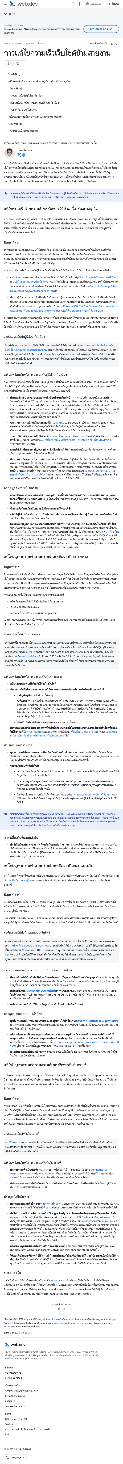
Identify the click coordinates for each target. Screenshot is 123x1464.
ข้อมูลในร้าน (107, 1221)
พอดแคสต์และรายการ (15, 1406)
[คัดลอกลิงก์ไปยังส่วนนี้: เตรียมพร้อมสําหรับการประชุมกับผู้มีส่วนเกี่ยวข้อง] (70, 375)
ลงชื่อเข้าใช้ (114, 3)
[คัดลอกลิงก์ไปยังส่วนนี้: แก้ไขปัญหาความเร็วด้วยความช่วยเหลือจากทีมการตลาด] (91, 557)
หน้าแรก (7, 43)
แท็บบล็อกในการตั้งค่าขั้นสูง (84, 731)
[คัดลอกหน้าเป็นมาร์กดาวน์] (18, 63)
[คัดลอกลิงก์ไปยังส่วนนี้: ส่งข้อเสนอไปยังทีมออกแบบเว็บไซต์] (53, 933)
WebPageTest (35, 731)
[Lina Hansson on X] (19, 156)
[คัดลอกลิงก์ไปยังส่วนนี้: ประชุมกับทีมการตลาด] (35, 745)
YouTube (9, 1424)
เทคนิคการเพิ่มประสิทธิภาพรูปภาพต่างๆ (96, 1021)
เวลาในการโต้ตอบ (29, 656)
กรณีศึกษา (10, 1142)
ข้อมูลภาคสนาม (88, 1221)
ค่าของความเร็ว (24, 1183)
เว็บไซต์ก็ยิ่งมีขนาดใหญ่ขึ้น (17, 880)
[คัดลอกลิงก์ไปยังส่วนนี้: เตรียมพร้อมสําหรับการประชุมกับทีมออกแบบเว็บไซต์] (75, 970)
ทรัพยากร (30, 43)
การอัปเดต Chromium (15, 1395)
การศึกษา (30, 652)
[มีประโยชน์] (112, 43)
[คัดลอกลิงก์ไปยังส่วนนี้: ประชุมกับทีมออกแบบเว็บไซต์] (45, 1014)
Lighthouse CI (98, 1169)
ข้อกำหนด (8, 1449)
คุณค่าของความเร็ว (45, 401)
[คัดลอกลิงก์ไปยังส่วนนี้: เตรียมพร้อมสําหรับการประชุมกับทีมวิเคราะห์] (64, 1163)
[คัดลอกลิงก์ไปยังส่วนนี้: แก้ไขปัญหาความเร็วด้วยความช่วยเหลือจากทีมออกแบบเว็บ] (96, 866)
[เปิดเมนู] (5, 4)
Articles (9, 14)
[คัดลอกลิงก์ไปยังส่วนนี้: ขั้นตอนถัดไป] (24, 1273)
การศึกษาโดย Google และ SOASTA (29, 945)
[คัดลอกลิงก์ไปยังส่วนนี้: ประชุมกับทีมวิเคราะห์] (34, 1197)
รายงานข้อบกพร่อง (14, 1372)
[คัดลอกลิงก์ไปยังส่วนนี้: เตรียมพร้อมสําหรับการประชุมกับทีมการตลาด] (65, 677)
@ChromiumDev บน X (16, 1419)
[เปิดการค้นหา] (73, 4)
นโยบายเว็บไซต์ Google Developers (71, 1323)
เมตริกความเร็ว (105, 1217)
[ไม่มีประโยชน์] (116, 43)
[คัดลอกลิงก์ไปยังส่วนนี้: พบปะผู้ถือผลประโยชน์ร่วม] (41, 488)
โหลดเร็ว (41, 43)
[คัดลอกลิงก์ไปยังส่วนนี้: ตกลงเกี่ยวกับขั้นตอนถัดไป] (41, 838)
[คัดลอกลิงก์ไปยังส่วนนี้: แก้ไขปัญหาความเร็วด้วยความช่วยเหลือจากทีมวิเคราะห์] (89, 1065)
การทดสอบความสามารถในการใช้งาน (90, 794)
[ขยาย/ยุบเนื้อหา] (20, 75)
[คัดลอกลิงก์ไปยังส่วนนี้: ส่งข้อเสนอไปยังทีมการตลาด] (43, 634)
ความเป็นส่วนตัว (23, 1449)
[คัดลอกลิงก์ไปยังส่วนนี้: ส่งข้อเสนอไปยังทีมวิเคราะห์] (42, 1134)
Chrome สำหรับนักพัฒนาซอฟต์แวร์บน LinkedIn (27, 1429)
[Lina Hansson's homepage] (23, 156)
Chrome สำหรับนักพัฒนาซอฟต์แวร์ (21, 1390)
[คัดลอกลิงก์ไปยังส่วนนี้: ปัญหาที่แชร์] (22, 243)
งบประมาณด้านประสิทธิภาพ (40, 991)
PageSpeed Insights (22, 1173)
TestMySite (57, 422)
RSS (7, 1434)
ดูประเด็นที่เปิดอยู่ (13, 1377)
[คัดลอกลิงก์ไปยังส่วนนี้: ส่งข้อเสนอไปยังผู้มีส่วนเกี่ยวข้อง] (47, 337)
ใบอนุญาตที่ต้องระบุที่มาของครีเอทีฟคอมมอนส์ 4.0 (57, 1319)
